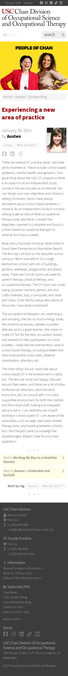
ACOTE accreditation (16, 666)
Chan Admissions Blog (17, 602)
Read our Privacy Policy (18, 573)
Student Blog (37, 97)
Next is (30, 459)
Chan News (10, 592)
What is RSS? (11, 619)
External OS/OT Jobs (16, 612)
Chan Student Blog (15, 597)
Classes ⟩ (32, 486)
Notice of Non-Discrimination (21, 578)
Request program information (22, 568)
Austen (14, 136)
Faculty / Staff (13, 3)
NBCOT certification (43, 666)
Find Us (12, 520)
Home (7, 97)
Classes (8, 145)
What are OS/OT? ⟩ (53, 486)
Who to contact (17, 515)
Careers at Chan (13, 607)
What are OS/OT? (27, 145)
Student (28, 3)
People (20, 97)
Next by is (26, 473)
